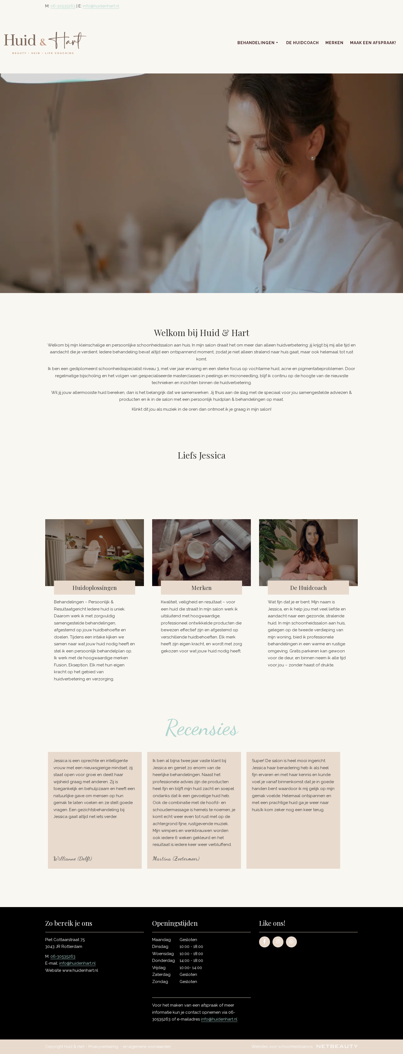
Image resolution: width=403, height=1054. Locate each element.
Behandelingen (256, 43)
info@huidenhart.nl (101, 6)
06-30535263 (62, 6)
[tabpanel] (201, 810)
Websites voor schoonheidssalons (282, 1046)
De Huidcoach (302, 43)
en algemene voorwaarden (147, 1046)
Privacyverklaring (103, 1046)
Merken (334, 43)
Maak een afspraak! (373, 43)
